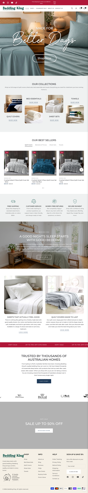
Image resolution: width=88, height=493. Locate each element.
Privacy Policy (56, 462)
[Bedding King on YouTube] (78, 477)
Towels (26, 471)
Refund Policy (56, 465)
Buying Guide (42, 474)
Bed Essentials (28, 462)
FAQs (39, 468)
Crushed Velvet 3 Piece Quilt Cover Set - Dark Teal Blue (44, 181)
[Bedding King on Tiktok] (83, 477)
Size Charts (41, 471)
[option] (16, 170)
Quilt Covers (28, 465)
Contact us (55, 478)
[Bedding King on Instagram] (73, 477)
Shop (25, 459)
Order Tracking (57, 459)
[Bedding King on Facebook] (68, 477)
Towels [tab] (61, 145)
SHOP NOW (44, 257)
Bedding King (7, 178)
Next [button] (81, 170)
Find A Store (42, 477)
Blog (39, 462)
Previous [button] (6, 170)
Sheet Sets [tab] (53, 145)
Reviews (40, 465)
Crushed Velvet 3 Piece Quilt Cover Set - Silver (16, 181)
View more (23, 332)
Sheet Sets (27, 468)
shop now (13, 120)
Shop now (54, 2)
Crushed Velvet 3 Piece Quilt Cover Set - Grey (71, 181)
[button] (72, 8)
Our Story (44, 381)
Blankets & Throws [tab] (41, 145)
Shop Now (33, 102)
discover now (44, 430)
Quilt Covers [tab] (28, 145)
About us (41, 459)
